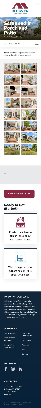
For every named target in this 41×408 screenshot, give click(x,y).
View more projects (19, 194)
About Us (25, 345)
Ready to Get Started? (14, 206)
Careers (25, 354)
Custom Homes (9, 333)
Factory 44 (22, 404)
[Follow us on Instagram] (13, 369)
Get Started (26, 340)
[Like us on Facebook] (5, 369)
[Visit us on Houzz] (20, 369)
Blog (24, 349)
